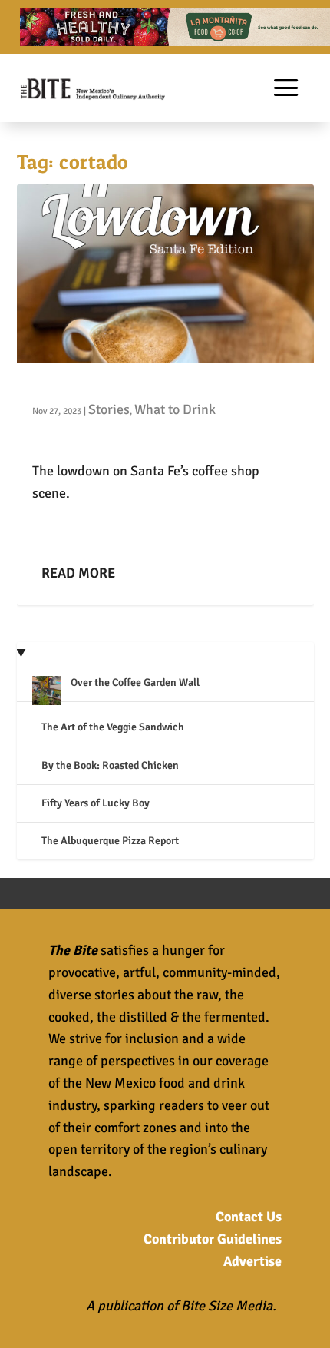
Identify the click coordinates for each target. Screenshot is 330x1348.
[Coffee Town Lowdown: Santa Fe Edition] (165, 273)
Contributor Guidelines (213, 1238)
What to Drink (175, 409)
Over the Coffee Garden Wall (135, 682)
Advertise (252, 1261)
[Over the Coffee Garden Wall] (46, 692)
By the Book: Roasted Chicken (110, 765)
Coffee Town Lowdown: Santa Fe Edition (163, 386)
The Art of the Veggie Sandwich (112, 727)
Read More (78, 573)
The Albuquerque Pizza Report (110, 840)
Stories (109, 409)
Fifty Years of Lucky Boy (95, 803)
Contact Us (249, 1216)
